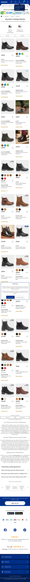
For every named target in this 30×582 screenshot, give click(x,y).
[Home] (1, 16)
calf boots (24, 431)
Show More (22, 417)
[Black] (2, 178)
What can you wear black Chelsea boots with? (13, 477)
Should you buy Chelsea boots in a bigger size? (14, 473)
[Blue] (20, 54)
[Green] (22, 54)
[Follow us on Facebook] (5, 529)
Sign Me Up (15, 503)
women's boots (16, 455)
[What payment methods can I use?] (15, 521)
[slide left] (2, 487)
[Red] (5, 178)
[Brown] (2, 85)
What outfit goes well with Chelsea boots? (12, 470)
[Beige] (5, 399)
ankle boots (17, 431)
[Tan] (8, 175)
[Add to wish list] (12, 55)
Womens (6, 16)
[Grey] (5, 175)
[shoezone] (4, 2)
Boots (12, 16)
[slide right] (28, 487)
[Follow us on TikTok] (24, 529)
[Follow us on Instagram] (15, 529)
